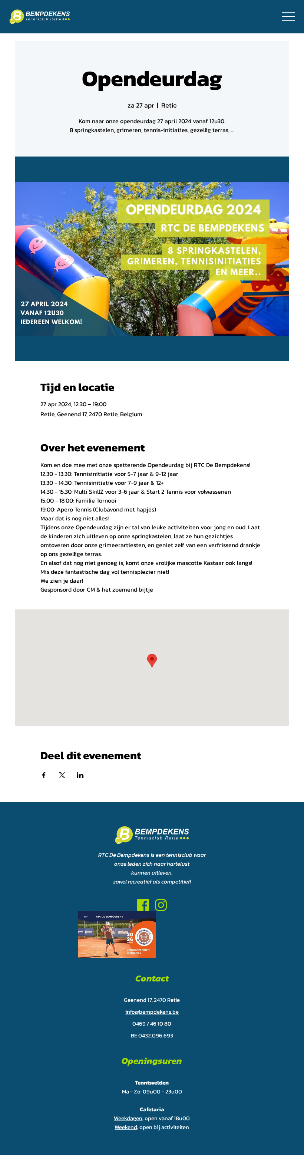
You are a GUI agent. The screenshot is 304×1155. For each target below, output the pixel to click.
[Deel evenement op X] (62, 775)
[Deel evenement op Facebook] (43, 775)
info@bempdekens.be (152, 1011)
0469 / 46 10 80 (151, 1023)
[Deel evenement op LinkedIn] (80, 775)
